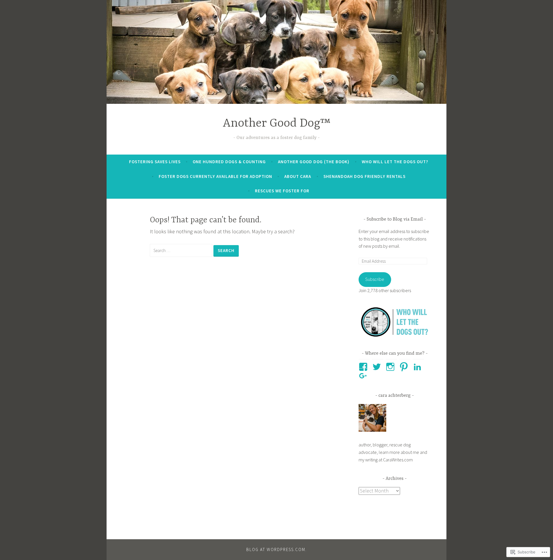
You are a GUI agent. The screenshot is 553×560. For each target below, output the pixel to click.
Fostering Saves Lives (155, 161)
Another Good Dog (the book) (313, 161)
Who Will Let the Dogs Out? (395, 161)
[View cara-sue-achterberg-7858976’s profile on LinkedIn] (418, 366)
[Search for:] (181, 250)
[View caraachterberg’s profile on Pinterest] (404, 366)
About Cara (297, 176)
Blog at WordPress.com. (276, 549)
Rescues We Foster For (282, 190)
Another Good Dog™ (277, 123)
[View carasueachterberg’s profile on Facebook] (364, 366)
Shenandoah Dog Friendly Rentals (364, 176)
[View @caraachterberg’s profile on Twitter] (377, 366)
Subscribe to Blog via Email (395, 219)
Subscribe (374, 279)
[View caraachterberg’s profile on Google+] (364, 376)
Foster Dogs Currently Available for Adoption (215, 176)
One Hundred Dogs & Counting (229, 161)
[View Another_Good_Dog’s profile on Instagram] (391, 366)
